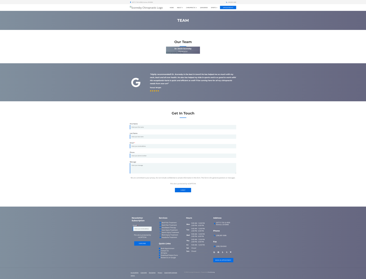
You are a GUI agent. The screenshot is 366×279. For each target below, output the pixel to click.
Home (172, 7)
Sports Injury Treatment (170, 232)
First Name (134, 124)
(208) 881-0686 (232, 2)
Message (133, 162)
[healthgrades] (231, 252)
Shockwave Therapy (169, 228)
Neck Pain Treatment (169, 225)
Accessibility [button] (134, 273)
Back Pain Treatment (169, 223)
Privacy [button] (160, 273)
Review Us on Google (168, 258)
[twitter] (227, 252)
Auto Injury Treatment (170, 230)
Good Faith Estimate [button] (170, 273)
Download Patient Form (169, 255)
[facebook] (218, 252)
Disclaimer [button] (152, 273)
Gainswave (204, 7)
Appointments (228, 7)
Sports (213, 7)
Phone (132, 152)
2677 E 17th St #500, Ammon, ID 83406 (142, 2)
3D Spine (164, 253)
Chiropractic (190, 7)
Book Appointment (167, 248)
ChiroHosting (211, 272)
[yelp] (223, 252)
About (179, 7)
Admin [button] (133, 276)
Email (132, 143)
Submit (183, 190)
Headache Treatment (169, 237)
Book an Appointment (223, 260)
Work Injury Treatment (170, 235)
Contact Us (165, 251)
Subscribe (142, 243)
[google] (214, 252)
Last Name (133, 133)
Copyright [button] (144, 273)
